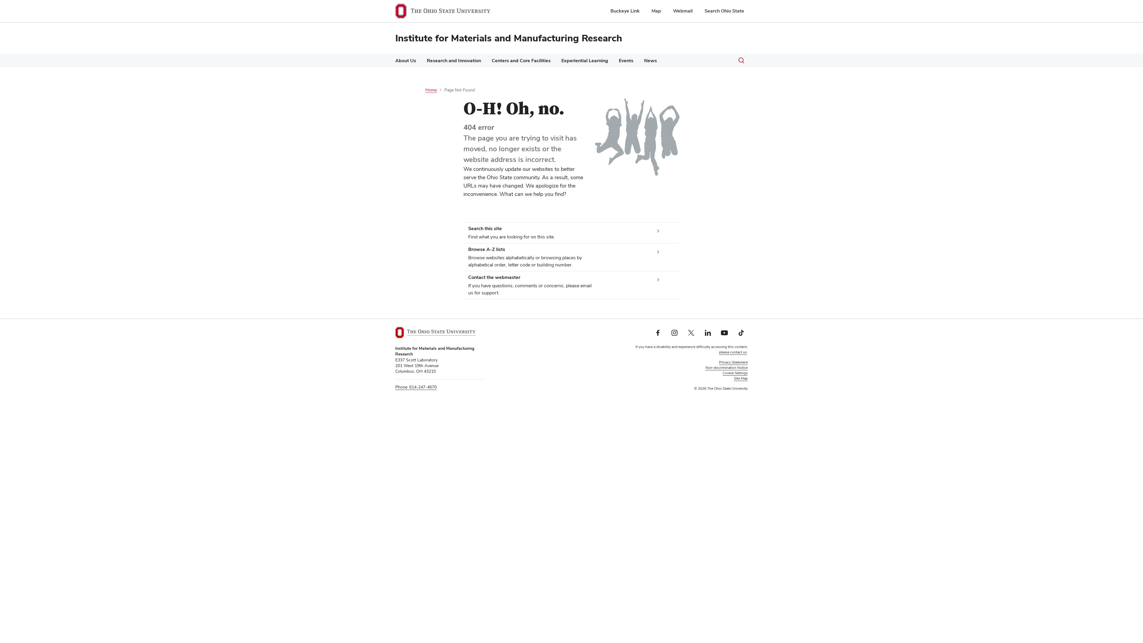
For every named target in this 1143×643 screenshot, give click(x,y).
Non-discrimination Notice (726, 367)
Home (431, 90)
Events (626, 60)
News (650, 60)
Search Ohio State (724, 11)
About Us (405, 60)
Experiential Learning (584, 60)
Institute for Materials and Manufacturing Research (508, 38)
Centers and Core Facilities (521, 60)
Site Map (741, 378)
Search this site (485, 228)
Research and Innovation (454, 60)
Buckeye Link (625, 11)
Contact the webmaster (494, 277)
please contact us (733, 352)
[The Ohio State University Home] (435, 332)
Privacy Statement (733, 362)
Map (656, 11)
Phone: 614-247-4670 (416, 387)
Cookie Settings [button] (735, 373)
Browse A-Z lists (486, 249)
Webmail (683, 11)
